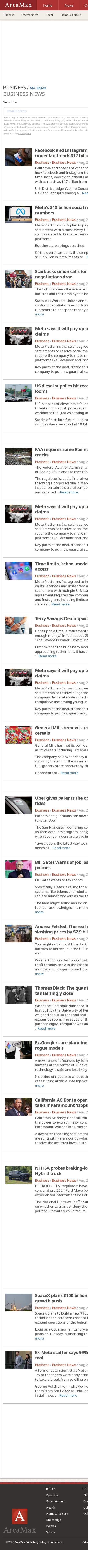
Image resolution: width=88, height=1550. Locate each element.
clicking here (24, 133)
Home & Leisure (71, 15)
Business (9, 15)
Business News (64, 162)
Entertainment (29, 15)
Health (50, 15)
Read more (69, 492)
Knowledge (53, 1520)
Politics (51, 1526)
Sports (50, 1532)
